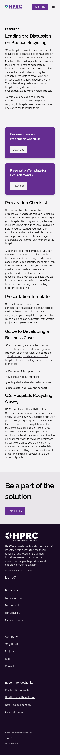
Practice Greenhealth (17, 690)
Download (18, 149)
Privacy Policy (10, 738)
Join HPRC (40, 7)
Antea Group (25, 570)
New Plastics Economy (18, 704)
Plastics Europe (14, 712)
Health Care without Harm (20, 697)
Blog (7, 658)
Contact (9, 666)
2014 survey (14, 416)
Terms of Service (11, 743)
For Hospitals (12, 605)
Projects (9, 651)
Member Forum (14, 620)
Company (11, 636)
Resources (12, 590)
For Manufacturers (15, 598)
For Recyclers (13, 612)
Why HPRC (11, 644)
